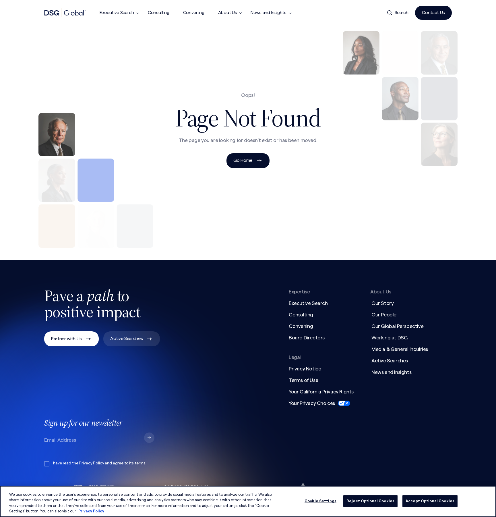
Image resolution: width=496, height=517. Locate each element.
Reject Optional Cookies (370, 501)
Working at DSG (389, 337)
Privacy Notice (305, 368)
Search (401, 12)
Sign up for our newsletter (83, 423)
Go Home (242, 160)
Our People (383, 314)
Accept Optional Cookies (430, 501)
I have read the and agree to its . (99, 463)
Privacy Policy (91, 463)
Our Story (382, 303)
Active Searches (126, 338)
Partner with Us (66, 339)
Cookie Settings (320, 501)
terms (140, 463)
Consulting (158, 12)
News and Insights (268, 12)
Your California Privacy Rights (321, 391)
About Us (227, 12)
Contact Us (433, 12)
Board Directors (307, 337)
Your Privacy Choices (312, 403)
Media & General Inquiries (399, 349)
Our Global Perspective (397, 326)
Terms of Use (303, 380)
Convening (193, 12)
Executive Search (117, 12)
